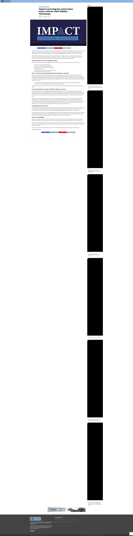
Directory (60, 1)
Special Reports (36, 1)
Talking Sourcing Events (27, 1)
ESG (41, 115)
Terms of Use (95, 535)
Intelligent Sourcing (46, 16)
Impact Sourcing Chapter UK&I (50, 1)
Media (42, 1)
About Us (79, 535)
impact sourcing (74, 92)
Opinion (39, 129)
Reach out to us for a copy (71, 85)
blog (58, 127)
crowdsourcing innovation (60, 53)
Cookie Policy (100, 535)
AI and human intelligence (58, 110)
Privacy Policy (89, 535)
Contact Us (84, 535)
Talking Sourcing (17, 1)
